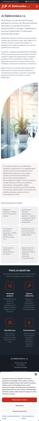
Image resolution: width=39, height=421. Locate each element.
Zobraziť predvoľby (19, 411)
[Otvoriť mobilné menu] (37, 6)
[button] (36, 374)
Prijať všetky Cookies (19, 400)
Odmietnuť (20, 405)
